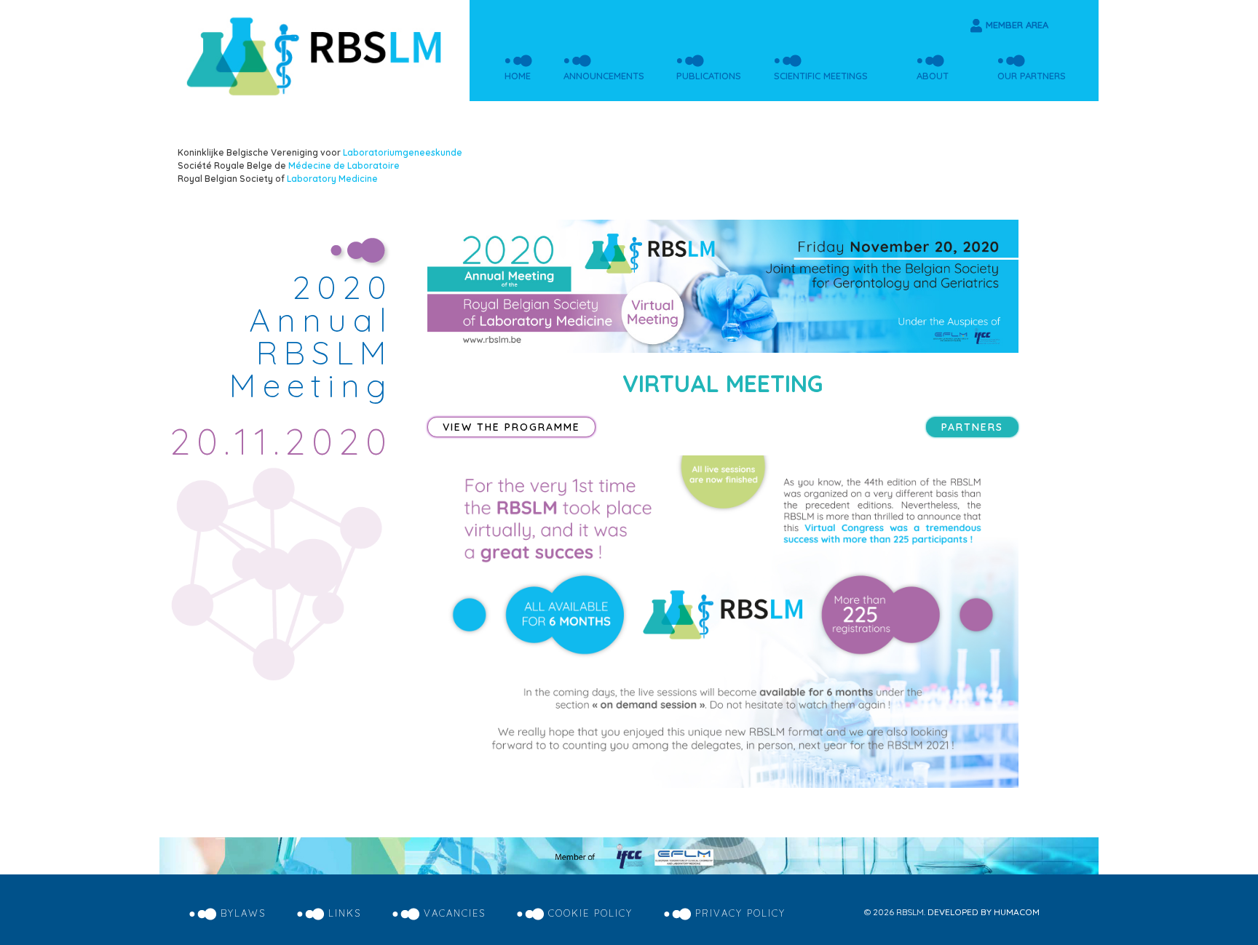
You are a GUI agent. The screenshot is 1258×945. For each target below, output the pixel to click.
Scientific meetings (821, 75)
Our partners (1031, 75)
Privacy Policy (740, 913)
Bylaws (243, 913)
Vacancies (455, 913)
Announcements (603, 75)
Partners (972, 427)
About (933, 75)
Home (518, 75)
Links (344, 913)
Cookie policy (590, 913)
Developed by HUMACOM (983, 911)
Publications (708, 75)
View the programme (511, 427)
